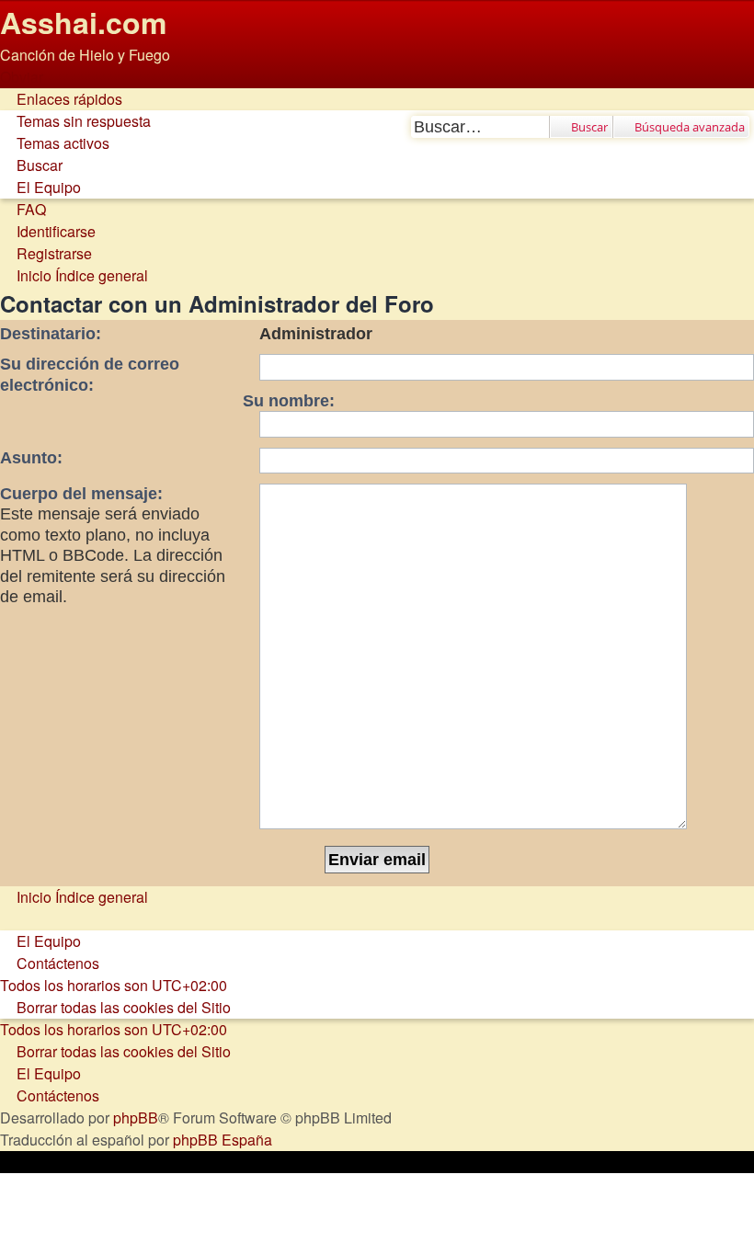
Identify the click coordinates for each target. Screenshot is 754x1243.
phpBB (135, 1117)
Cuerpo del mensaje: (81, 494)
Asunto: (31, 458)
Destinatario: (50, 334)
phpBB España (222, 1139)
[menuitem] (75, 120)
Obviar (21, 76)
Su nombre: (289, 401)
